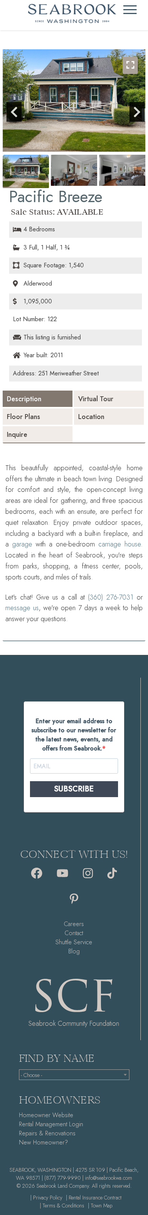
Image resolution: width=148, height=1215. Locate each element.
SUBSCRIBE (74, 788)
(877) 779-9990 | (63, 1178)
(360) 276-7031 (110, 597)
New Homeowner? (43, 1142)
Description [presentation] (24, 399)
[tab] (37, 399)
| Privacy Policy (46, 1197)
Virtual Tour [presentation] (95, 399)
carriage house (119, 544)
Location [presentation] (91, 417)
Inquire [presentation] (17, 435)
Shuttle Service (73, 942)
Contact (74, 933)
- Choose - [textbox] (31, 1075)
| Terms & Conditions (62, 1205)
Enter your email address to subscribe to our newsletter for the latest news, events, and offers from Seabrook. (73, 735)
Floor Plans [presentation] (23, 417)
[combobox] (74, 1074)
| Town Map (100, 1205)
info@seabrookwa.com (108, 1178)
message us (22, 608)
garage (22, 544)
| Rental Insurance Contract (93, 1197)
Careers (74, 924)
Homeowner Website (46, 1115)
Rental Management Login (51, 1124)
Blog (74, 951)
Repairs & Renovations (47, 1133)
